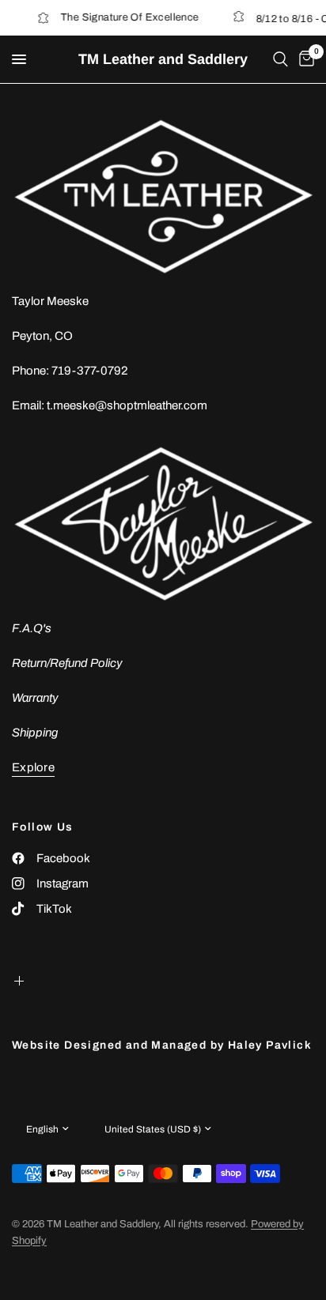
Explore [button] (33, 767)
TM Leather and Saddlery (163, 59)
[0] (304, 59)
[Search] (280, 59)
